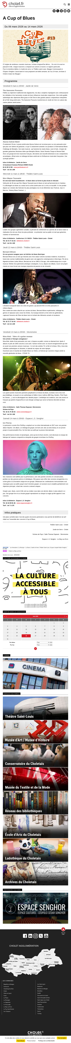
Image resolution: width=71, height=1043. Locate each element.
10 (7, 629)
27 (35, 635)
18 (16, 632)
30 (63, 635)
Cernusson (6, 986)
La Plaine (6, 997)
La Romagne (7, 1000)
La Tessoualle (7, 1004)
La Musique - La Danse (24, 547)
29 (54, 635)
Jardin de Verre (35, 547)
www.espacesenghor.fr (24, 503)
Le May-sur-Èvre (8, 1007)
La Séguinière (7, 1002)
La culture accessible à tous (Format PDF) (36, 604)
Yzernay (39, 1013)
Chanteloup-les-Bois (9, 988)
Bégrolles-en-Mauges (9, 984)
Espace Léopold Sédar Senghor (58, 547)
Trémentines (40, 1009)
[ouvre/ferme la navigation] (69, 4)
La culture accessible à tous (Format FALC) (36, 607)
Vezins (39, 1011)
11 (16, 629)
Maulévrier (40, 986)
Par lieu (12, 645)
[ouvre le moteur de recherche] (64, 4)
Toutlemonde (40, 1006)
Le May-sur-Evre (17, 551)
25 (16, 635)
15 (54, 629)
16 (63, 629)
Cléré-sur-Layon (7, 993)
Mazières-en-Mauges (42, 988)
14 (44, 629)
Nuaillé (39, 993)
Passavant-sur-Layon (42, 995)
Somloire (39, 1004)
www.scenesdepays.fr (24, 412)
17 (7, 632)
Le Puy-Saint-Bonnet (9, 1009)
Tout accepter (62, 1038)
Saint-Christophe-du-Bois (43, 997)
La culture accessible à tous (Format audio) (36, 605)
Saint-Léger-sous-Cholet (43, 1000)
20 (35, 632)
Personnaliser (31, 1041)
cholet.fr (16, 3)
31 (7, 639)
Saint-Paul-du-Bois (42, 1002)
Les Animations (14, 547)
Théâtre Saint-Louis (44, 547)
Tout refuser (20, 1041)
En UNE (5, 549)
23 (63, 632)
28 (44, 635)
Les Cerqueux (7, 1011)
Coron (5, 995)
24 (7, 635)
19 (26, 632)
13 (35, 629)
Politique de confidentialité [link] (46, 1041)
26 (26, 635)
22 (54, 632)
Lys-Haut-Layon (41, 984)
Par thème (12, 642)
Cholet (10, 551)
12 (26, 629)
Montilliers (39, 991)
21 (44, 632)
